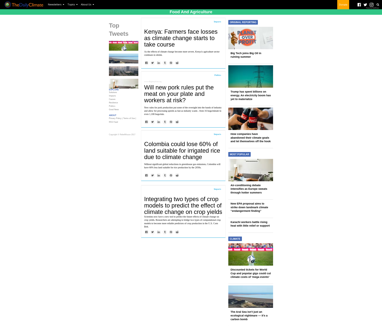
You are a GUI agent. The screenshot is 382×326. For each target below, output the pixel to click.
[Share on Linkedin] (158, 63)
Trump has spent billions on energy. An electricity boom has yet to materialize (251, 95)
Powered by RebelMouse (372, 8)
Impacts (217, 22)
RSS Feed (113, 122)
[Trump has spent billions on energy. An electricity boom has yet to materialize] (250, 76)
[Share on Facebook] (146, 63)
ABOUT (112, 115)
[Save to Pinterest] (171, 63)
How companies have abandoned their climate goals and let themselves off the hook (251, 138)
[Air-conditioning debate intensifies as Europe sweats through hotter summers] (250, 169)
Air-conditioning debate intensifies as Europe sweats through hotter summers (249, 189)
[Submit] (378, 4)
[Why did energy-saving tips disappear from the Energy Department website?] (123, 83)
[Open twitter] (365, 5)
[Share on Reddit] (177, 63)
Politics (217, 75)
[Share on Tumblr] (164, 63)
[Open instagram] (371, 5)
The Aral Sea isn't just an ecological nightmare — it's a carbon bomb (249, 315)
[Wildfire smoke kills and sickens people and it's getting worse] (123, 70)
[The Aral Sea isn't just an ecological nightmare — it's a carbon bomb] (123, 58)
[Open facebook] (359, 5)
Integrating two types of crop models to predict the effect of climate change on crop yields (183, 205)
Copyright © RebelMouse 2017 (122, 135)
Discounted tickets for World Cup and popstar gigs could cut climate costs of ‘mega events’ (251, 273)
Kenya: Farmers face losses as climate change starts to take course (181, 38)
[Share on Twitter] (152, 63)
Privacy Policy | (116, 118)
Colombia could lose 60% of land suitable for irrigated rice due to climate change (182, 150)
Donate (343, 4)
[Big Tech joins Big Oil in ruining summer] (250, 37)
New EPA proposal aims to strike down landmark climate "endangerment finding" (249, 207)
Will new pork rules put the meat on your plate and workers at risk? (179, 93)
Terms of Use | (129, 118)
